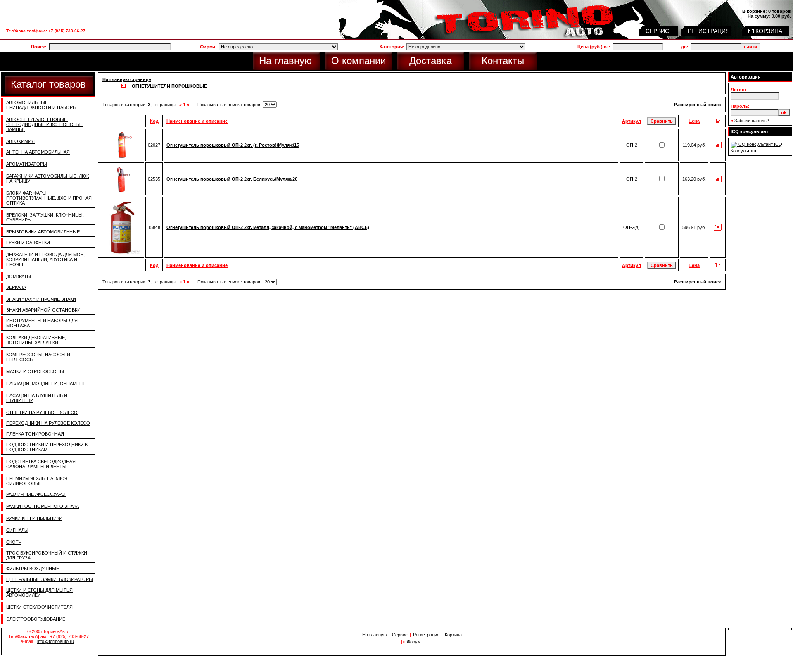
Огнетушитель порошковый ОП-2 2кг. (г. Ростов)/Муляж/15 (232, 145)
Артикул (631, 121)
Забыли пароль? (751, 120)
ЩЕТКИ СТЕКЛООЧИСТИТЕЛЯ (39, 607)
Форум (414, 641)
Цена (694, 121)
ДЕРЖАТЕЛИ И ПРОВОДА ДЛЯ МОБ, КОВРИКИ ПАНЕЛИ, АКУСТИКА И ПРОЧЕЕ (45, 259)
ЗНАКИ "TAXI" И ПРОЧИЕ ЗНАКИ (41, 299)
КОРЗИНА (768, 31)
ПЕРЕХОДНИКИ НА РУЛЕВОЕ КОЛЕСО (48, 423)
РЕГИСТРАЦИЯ (709, 31)
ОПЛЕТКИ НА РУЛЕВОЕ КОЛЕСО (42, 412)
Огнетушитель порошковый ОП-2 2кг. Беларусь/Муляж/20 (231, 178)
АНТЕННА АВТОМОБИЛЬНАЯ (38, 152)
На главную (285, 60)
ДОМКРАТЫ (18, 276)
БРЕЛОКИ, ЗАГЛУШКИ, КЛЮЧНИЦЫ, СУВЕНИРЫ (45, 217)
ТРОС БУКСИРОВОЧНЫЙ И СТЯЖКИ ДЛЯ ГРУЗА (46, 555)
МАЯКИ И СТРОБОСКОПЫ (35, 371)
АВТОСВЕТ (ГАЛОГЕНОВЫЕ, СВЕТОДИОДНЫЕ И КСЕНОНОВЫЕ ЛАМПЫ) (44, 124)
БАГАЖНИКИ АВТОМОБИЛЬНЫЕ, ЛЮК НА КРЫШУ (47, 178)
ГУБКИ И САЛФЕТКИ (28, 242)
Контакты (503, 60)
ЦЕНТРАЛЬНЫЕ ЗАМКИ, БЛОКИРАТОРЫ (49, 579)
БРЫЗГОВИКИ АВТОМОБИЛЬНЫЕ (43, 231)
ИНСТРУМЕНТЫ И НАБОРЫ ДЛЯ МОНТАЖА (42, 323)
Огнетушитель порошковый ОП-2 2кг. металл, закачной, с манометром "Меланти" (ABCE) (267, 227)
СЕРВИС (658, 31)
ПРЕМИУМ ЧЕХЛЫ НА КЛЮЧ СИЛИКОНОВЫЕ (36, 481)
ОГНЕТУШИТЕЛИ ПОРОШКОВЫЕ (169, 85)
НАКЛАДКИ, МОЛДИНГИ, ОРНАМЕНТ (45, 383)
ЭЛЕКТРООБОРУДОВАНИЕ (35, 619)
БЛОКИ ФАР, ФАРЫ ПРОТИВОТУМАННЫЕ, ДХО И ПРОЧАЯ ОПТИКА (49, 197)
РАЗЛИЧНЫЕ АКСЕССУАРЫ (36, 494)
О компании (358, 60)
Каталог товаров (48, 84)
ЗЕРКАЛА (16, 287)
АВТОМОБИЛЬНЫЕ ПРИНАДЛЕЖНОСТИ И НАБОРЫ (41, 105)
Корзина (453, 634)
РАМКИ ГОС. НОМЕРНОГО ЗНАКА (42, 506)
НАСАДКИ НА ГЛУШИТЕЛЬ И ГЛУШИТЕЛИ (36, 398)
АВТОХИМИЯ (20, 141)
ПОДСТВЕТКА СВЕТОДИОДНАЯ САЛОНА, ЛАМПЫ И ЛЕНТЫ (41, 464)
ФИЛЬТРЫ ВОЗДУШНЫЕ (32, 568)
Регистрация (426, 634)
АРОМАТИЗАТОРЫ (26, 164)
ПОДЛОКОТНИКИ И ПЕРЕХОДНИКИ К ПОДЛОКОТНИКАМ (47, 447)
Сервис (400, 634)
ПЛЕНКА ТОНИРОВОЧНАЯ (35, 433)
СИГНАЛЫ (17, 530)
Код (154, 121)
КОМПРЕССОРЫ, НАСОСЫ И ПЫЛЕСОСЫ (38, 357)
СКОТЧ (13, 542)
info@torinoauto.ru (55, 641)
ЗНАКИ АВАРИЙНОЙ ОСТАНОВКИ (43, 309)
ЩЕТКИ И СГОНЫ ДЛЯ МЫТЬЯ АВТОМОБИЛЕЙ (39, 592)
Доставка (430, 60)
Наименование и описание (197, 121)
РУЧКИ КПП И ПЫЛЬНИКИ (34, 518)
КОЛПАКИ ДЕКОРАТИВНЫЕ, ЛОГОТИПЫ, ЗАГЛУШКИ (36, 340)
